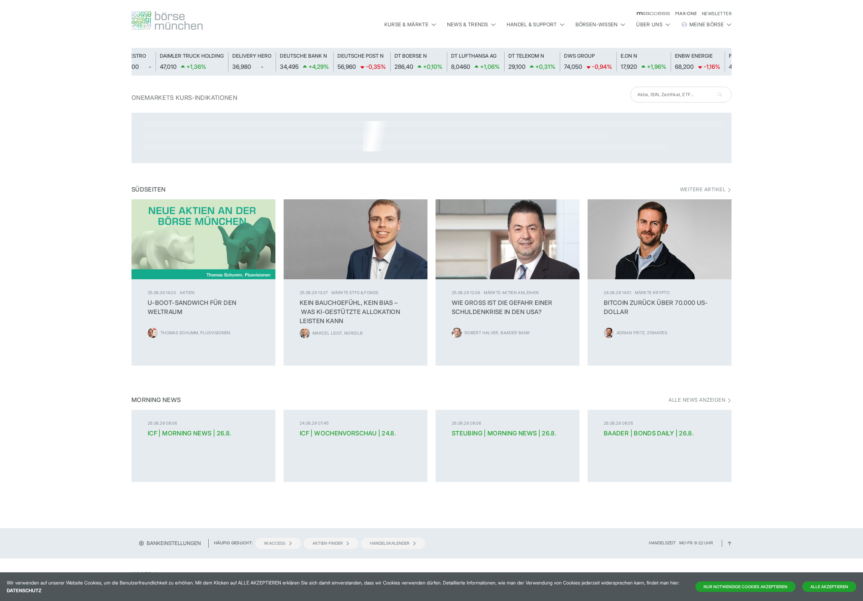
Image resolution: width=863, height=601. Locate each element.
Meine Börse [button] (706, 24)
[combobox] (681, 95)
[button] (726, 62)
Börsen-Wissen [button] (596, 24)
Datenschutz (24, 590)
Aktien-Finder (328, 543)
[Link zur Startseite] (203, 20)
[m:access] (650, 13)
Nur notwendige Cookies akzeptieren (745, 586)
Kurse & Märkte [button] (406, 24)
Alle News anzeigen (696, 400)
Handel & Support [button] (532, 24)
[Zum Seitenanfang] (729, 542)
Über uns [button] (649, 24)
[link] (139, 62)
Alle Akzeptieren (829, 586)
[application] (431, 62)
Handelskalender (390, 543)
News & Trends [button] (467, 24)
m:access (275, 543)
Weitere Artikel (702, 190)
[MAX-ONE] (683, 13)
